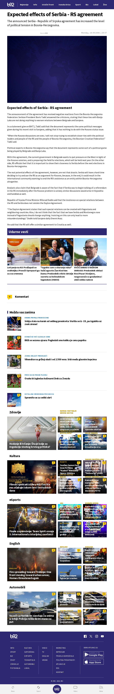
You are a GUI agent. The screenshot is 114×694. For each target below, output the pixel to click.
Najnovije (24, 4)
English (13, 568)
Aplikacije (60, 664)
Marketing (61, 648)
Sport (13, 652)
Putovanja (15, 668)
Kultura (28, 648)
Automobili (29, 664)
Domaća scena (91, 503)
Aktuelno (64, 523)
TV (43, 652)
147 (19, 318)
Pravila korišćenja (65, 656)
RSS (57, 668)
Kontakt (60, 672)
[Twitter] (91, 636)
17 (19, 357)
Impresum (60, 652)
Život (12, 660)
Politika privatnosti (65, 660)
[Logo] (10, 5)
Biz (11, 656)
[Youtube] (102, 636)
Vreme (45, 660)
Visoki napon (91, 593)
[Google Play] (94, 654)
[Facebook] (85, 636)
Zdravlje (14, 664)
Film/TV (63, 462)
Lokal (27, 668)
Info (12, 648)
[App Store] (94, 662)
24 (19, 376)
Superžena (29, 652)
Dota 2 (12, 528)
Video (44, 648)
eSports (28, 656)
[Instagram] (96, 636)
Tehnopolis (29, 660)
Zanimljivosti (66, 611)
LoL (61, 503)
